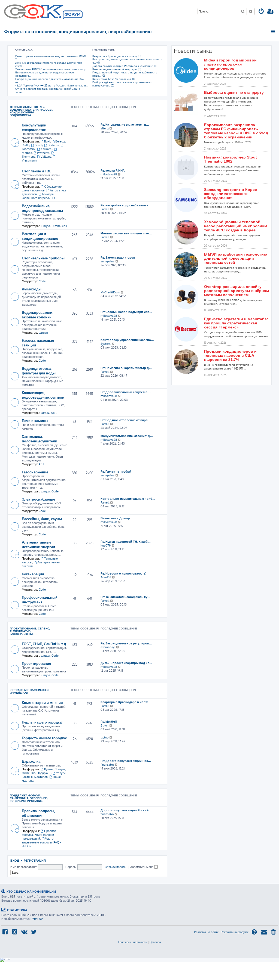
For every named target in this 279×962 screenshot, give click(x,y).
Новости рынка (193, 51)
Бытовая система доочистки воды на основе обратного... (44, 74)
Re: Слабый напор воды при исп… (126, 312)
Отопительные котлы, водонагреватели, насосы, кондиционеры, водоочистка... (31, 111)
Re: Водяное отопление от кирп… (126, 420)
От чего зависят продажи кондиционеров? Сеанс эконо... (47, 90)
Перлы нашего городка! (42, 722)
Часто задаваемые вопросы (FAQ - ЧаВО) (41, 842)
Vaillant (46, 157)
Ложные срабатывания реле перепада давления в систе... (48, 64)
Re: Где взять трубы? (116, 471)
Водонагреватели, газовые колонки (37, 314)
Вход (14, 860)
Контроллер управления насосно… (127, 340)
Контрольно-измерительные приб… (128, 499)
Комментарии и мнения (42, 702)
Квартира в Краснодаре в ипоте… (126, 702)
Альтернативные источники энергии (38, 544)
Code (42, 281)
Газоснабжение (35, 472)
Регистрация (35, 860)
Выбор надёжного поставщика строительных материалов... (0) (122, 83)
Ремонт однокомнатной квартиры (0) (116, 69)
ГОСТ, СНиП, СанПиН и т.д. (44, 643)
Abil (64, 226)
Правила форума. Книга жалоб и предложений (39, 834)
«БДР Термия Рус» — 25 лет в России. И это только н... (51, 85)
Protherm (43, 153)
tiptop (104, 737)
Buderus (53, 145)
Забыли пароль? (116, 867)
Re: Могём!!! (109, 722)
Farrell (105, 209)
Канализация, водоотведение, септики (43, 394)
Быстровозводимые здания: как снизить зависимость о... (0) (127, 61)
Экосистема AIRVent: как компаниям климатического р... (51, 69)
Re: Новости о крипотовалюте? (124, 573)
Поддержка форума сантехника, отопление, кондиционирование (29, 798)
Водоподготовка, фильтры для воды (39, 370)
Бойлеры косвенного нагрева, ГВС (39, 196)
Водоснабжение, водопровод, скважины (42, 208)
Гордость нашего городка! (44, 738)
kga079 (106, 545)
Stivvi (104, 725)
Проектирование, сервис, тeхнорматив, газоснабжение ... (30, 631)
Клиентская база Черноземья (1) (113, 78)
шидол (45, 226)
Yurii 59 (37, 919)
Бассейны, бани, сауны (42, 518)
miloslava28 (109, 174)
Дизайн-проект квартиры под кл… (126, 663)
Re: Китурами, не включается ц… (125, 124)
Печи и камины (35, 420)
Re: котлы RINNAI (113, 170)
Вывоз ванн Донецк (116, 518)
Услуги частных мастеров (43, 775)
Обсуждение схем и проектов (42, 188)
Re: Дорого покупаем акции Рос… (126, 761)
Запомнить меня (142, 867)
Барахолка (31, 761)
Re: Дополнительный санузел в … (126, 392)
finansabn (107, 765)
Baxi (47, 141)
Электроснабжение (38, 499)
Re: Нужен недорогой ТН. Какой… (126, 542)
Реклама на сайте (206, 932)
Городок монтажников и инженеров (29, 691)
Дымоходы (31, 289)
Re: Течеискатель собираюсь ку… (125, 597)
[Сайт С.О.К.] (43, 11)
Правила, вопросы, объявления (38, 813)
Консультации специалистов (34, 127)
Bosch (39, 145)
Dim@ (55, 226)
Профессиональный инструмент (39, 599)
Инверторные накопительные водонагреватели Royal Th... (50, 57)
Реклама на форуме (235, 932)
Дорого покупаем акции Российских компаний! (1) (124, 65)
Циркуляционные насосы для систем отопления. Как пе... (49, 80)
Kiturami (46, 149)
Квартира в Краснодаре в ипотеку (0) (116, 56)
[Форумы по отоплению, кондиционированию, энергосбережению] (72, 15)
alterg (104, 128)
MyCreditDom (110, 292)
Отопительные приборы (43, 258)
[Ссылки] (273, 31)
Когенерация (33, 574)
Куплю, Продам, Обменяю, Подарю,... (44, 771)
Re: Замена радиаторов (118, 257)
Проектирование (36, 663)
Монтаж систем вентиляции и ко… (126, 233)
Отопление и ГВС (36, 171)
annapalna (107, 261)
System (106, 344)
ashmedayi (108, 647)
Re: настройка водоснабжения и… (126, 205)
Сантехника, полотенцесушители (39, 438)
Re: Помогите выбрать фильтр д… (126, 368)
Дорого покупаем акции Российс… (127, 810)
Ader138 (106, 577)
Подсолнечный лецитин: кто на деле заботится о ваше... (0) (124, 74)
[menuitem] (261, 11)
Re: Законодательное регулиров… (126, 643)
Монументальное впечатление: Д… (127, 436)
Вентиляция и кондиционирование (40, 236)
